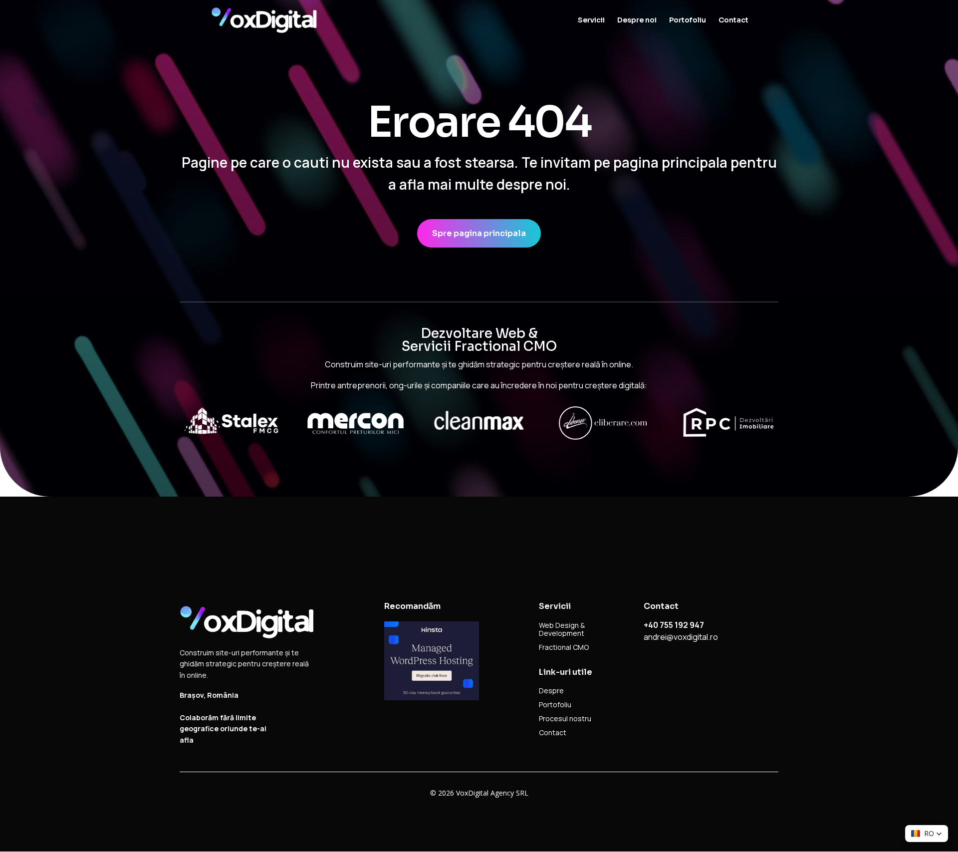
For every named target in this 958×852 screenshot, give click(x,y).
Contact (733, 20)
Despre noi (637, 20)
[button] (926, 833)
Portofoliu (687, 20)
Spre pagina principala (479, 233)
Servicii (591, 20)
